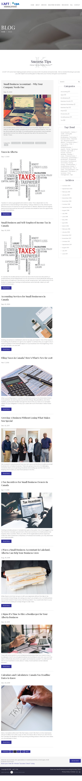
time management (66, 174)
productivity (64, 159)
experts (63, 149)
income (63, 152)
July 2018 (64, 213)
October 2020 (66, 185)
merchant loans (70, 156)
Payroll (63, 111)
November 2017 (66, 238)
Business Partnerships (67, 104)
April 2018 (65, 223)
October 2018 (66, 204)
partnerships (73, 157)
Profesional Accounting (68, 160)
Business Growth (28, 143)
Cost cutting (64, 144)
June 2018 (65, 216)
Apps (62, 95)
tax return (63, 173)
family (68, 149)
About (38, 5)
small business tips (66, 168)
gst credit (70, 151)
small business (70, 164)
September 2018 (67, 207)
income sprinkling (66, 153)
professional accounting (68, 162)
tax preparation (70, 169)
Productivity (64, 114)
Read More (6, 214)
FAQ (71, 5)
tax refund (72, 171)
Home (32, 5)
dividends (63, 146)
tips (72, 175)
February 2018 (66, 229)
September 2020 (67, 189)
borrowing (73, 137)
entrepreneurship (66, 147)
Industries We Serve (54, 5)
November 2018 (66, 201)
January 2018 (66, 232)
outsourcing (64, 157)
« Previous (5, 752)
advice (74, 132)
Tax (6, 145)
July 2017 (64, 251)
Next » (27, 752)
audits (62, 134)
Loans (62, 156)
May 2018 (65, 220)
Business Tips (64, 107)
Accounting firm (65, 132)
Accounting (16, 143)
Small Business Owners (67, 166)
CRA (71, 144)
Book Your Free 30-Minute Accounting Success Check (65, 769)
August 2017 (65, 247)
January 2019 (66, 195)
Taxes (62, 169)
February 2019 (66, 192)
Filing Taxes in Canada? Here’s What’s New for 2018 (26, 357)
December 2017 (66, 235)
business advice (65, 139)
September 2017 (67, 244)
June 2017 (65, 254)
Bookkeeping (64, 98)
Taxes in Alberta (9, 151)
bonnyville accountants (66, 134)
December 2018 (67, 198)
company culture (72, 142)
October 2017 (66, 241)
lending (70, 154)
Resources (65, 5)
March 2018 (65, 226)
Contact (77, 5)
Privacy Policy (66, 772)
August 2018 (65, 210)
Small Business (40, 143)
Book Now (75, 761)
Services (44, 5)
